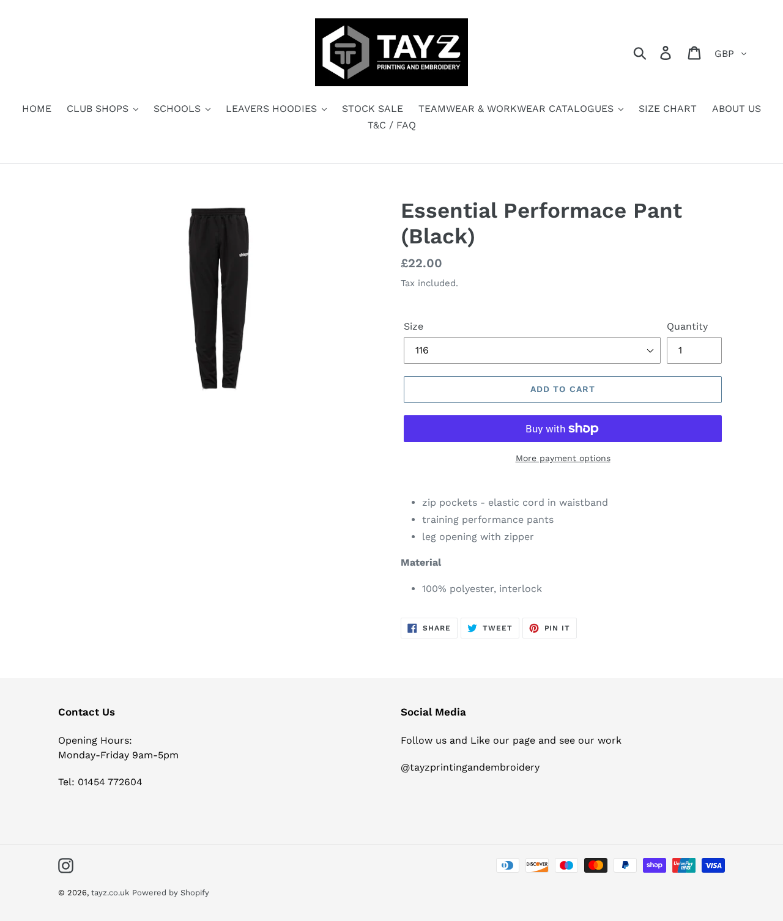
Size (413, 326)
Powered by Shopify (170, 892)
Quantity (687, 326)
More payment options (563, 458)
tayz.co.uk (110, 892)
